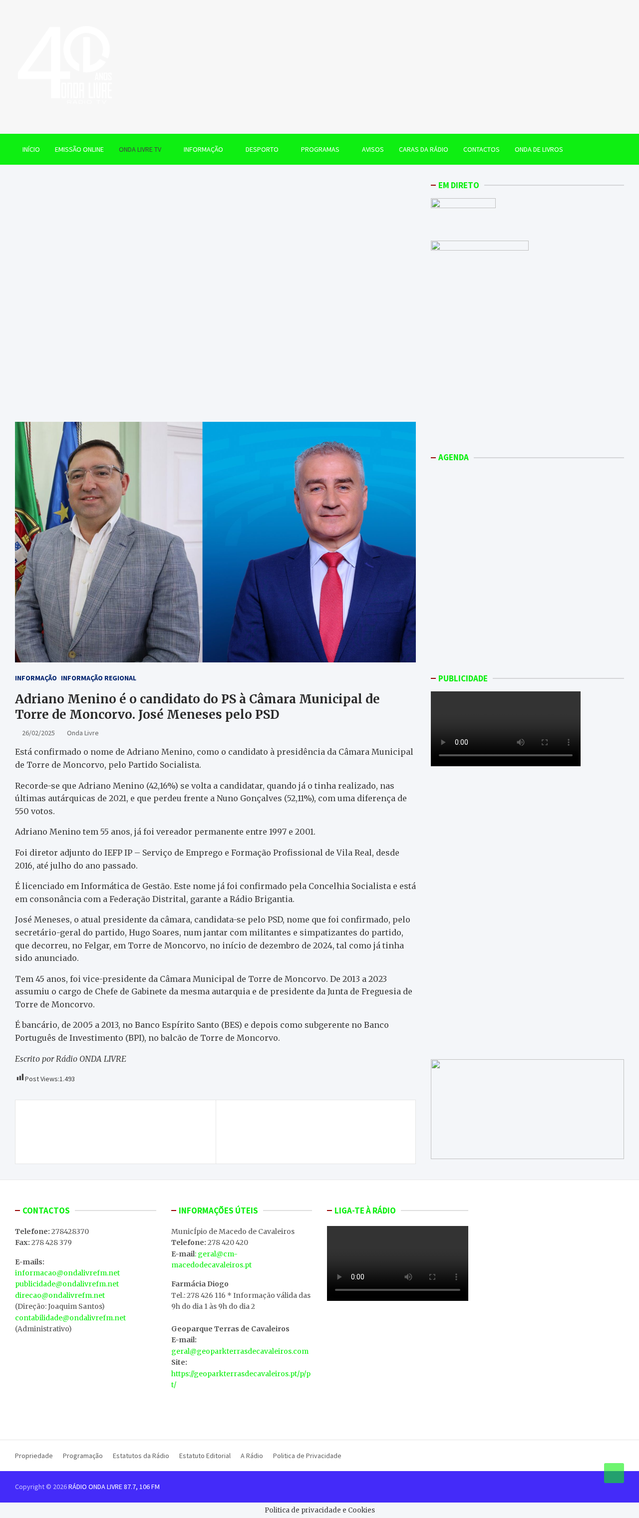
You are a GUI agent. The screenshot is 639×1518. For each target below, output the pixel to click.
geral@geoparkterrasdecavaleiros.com (240, 1351)
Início (31, 149)
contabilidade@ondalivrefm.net (70, 1317)
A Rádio (252, 1455)
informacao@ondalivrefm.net (67, 1272)
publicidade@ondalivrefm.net (67, 1283)
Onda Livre (83, 732)
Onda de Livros (539, 149)
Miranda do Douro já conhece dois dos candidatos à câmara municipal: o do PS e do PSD (117, 1132)
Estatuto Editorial (205, 1455)
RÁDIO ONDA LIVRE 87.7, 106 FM (114, 1486)
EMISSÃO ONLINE (79, 149)
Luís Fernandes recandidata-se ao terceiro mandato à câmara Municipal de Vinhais (316, 1126)
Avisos (373, 149)
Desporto (262, 149)
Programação (83, 1455)
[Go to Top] (614, 1473)
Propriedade (34, 1455)
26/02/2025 (38, 732)
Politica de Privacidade (307, 1455)
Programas (320, 149)
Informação (203, 149)
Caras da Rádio (423, 149)
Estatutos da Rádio (141, 1455)
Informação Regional (98, 677)
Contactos (481, 149)
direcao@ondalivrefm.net (60, 1295)
